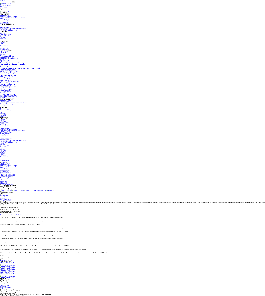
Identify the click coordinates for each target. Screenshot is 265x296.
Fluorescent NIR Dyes (5, 83)
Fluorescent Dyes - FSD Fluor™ (8, 57)
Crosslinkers (3, 66)
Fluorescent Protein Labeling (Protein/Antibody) (12, 17)
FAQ (1, 36)
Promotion (3, 38)
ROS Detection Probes (6, 79)
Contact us (3, 37)
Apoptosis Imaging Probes (6, 78)
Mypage (5, 6)
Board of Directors (4, 46)
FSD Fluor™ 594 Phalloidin (7, 273)
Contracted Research (5, 29)
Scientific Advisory (5, 48)
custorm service (4, 137)
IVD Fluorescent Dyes (5, 85)
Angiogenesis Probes (5, 80)
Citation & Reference (5, 200)
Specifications (3, 198)
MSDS (22, 190)
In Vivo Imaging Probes (6, 20)
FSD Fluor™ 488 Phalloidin (7, 184)
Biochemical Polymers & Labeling (8, 16)
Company (2, 42)
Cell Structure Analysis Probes (7, 77)
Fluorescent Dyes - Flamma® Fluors (9, 58)
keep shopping (3, 283)
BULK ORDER (3, 196)
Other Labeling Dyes (5, 61)
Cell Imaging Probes (5, 19)
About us (2, 116)
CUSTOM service (4, 98)
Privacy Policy (3, 286)
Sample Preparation (5, 90)
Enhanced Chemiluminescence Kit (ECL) (10, 74)
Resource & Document (6, 199)
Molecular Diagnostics (5, 91)
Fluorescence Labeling (6, 26)
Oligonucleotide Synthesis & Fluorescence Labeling (13, 28)
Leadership (3, 45)
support (2, 106)
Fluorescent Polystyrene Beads (8, 86)
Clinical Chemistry (4, 93)
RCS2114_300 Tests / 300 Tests (6, 192)
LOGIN (1, 51)
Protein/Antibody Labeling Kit (7, 73)
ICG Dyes (2, 59)
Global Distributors (5, 35)
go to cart (9, 283)
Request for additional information (9, 215)
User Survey (3, 40)
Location (2, 47)
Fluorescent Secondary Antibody (8, 69)
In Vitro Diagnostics (5, 21)
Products (2, 54)
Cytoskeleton (3, 181)
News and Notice (4, 49)
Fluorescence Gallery (5, 34)
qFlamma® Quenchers (5, 62)
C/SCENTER (3, 52)
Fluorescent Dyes (4, 15)
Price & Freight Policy (5, 287)
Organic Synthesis (4, 27)
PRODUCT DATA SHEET (6, 190)
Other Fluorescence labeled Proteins (9, 72)
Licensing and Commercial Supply (8, 30)
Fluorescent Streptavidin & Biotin (8, 70)
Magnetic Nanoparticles (6, 88)
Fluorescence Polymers (6, 67)
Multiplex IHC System (5, 23)
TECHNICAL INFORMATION (40, 190)
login (5, 3)
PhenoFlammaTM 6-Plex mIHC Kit (9, 96)
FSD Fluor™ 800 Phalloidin (7, 264)
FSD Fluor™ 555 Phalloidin (7, 275)
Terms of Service (4, 285)
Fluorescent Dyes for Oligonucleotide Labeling (12, 63)
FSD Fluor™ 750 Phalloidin (7, 266)
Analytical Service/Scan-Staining (8, 95)
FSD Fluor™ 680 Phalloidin (7, 268)
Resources (2, 33)
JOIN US (5, 51)
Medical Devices (4, 22)
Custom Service (22, 215)
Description (3, 197)
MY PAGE (2, 53)
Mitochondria (3, 183)
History (2, 43)
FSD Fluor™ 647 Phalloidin (7, 270)
